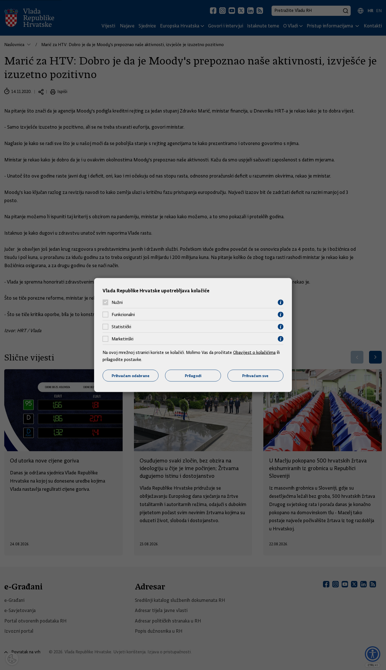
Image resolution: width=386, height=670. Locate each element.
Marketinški (122, 339)
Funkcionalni (123, 314)
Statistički (121, 326)
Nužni (117, 302)
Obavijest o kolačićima (254, 352)
